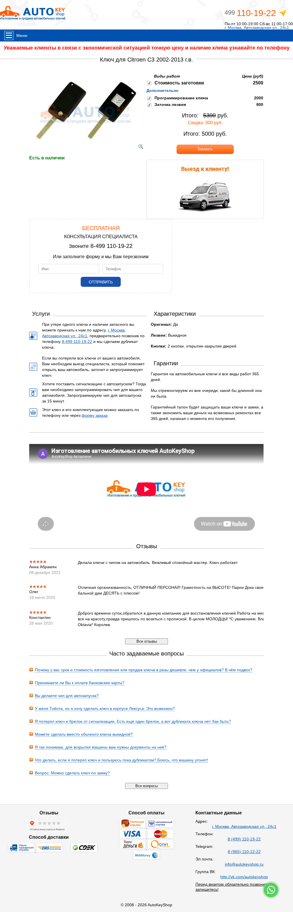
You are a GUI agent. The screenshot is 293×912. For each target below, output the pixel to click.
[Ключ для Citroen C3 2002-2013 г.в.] (85, 152)
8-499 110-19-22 (111, 246)
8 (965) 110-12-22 (244, 851)
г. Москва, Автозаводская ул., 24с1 (257, 27)
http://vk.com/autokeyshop (244, 877)
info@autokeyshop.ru (244, 864)
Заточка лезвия (170, 104)
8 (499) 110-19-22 (244, 839)
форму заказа (95, 415)
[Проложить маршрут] (283, 14)
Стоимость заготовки (179, 82)
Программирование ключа (181, 98)
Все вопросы (146, 786)
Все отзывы (146, 641)
